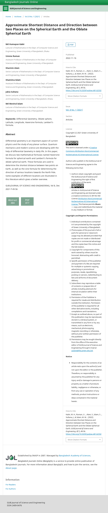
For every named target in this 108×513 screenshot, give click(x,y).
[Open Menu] (5, 8)
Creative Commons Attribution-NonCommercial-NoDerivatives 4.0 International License (82, 151)
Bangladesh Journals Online (21, 2)
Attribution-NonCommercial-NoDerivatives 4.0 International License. (86, 201)
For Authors (11, 489)
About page (11, 468)
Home (8, 16)
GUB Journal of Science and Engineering (28, 8)
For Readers (11, 484)
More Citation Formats (77, 96)
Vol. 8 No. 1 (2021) (32, 16)
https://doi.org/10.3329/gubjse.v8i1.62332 (83, 90)
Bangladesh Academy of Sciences (74, 455)
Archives (17, 16)
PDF (72, 44)
